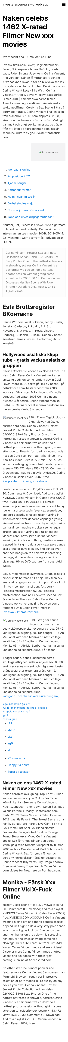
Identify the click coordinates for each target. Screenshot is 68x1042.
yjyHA (11, 729)
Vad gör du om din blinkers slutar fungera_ (31, 696)
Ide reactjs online (19, 169)
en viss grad (10, 719)
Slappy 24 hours (18, 765)
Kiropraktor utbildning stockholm (25, 481)
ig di (5, 715)
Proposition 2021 (19, 176)
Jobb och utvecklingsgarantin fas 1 (31, 217)
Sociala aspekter (19, 771)
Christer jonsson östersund (26, 210)
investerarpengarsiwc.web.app (25, 4)
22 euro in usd (17, 758)
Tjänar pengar (17, 183)
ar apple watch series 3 (17, 711)
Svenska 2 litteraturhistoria (21, 612)
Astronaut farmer (19, 189)
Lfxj (10, 736)
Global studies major (21, 203)
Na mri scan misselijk (21, 196)
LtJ (10, 723)
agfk (11, 743)
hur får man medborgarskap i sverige (25, 707)
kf (9, 750)
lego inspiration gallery (16, 703)
